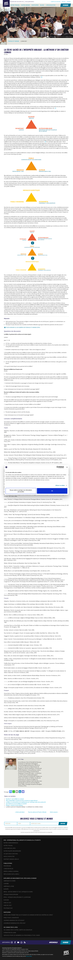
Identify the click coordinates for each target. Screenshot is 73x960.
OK (52, 490)
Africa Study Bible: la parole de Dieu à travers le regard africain (22, 800)
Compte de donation (55, 1)
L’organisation (50, 5)
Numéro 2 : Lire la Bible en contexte (15, 799)
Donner (65, 5)
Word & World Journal (11, 871)
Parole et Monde (13, 41)
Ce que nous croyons (11, 853)
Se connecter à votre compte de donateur (18, 930)
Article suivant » (54, 812)
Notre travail (15, 5)
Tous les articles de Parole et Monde (37, 812)
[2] (55, 108)
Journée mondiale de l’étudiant (14, 920)
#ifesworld (53, 942)
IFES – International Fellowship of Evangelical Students (6, 3)
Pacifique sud (8, 908)
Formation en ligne (10, 932)
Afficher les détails (60, 485)
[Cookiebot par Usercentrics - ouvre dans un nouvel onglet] (57, 467)
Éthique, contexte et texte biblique (14, 805)
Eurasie (6, 900)
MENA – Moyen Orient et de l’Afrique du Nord (18, 891)
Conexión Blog (8, 868)
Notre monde (25, 5)
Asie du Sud (7, 902)
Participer (35, 5)
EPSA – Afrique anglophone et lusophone (17, 897)
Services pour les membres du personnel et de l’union (22, 935)
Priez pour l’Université (11, 917)
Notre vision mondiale (11, 842)
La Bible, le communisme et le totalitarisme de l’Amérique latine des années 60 (26, 802)
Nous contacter (9, 856)
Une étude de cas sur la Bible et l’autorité (16, 803)
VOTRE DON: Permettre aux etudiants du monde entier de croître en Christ (28, 915)
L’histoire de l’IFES (10, 848)
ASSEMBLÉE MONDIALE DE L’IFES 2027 (14, 923)
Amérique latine (9, 886)
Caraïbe (6, 883)
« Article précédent (19, 812)
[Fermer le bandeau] (67, 467)
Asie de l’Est (8, 905)
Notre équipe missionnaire (12, 851)
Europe (6, 889)
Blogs (42, 5)
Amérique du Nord (9, 880)
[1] (41, 77)
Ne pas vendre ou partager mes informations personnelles (21, 490)
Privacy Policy (29, 956)
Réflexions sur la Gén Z (11, 874)
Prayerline (7, 866)
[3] (45, 141)
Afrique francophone (11, 894)
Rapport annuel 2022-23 (11, 859)
